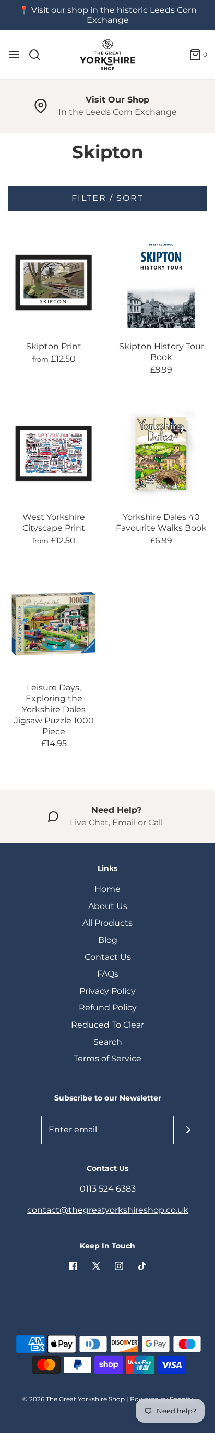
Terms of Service (107, 1059)
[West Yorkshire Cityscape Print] (54, 453)
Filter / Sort (107, 198)
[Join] (188, 1130)
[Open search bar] (38, 55)
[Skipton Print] (54, 282)
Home (107, 889)
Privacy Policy (107, 991)
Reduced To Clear (107, 1025)
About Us (107, 906)
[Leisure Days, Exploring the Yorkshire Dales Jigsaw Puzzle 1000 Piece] (54, 624)
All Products (107, 923)
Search (107, 1042)
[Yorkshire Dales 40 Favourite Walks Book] (161, 453)
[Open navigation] (14, 55)
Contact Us (108, 957)
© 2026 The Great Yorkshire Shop (73, 1399)
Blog (107, 940)
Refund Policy (108, 1008)
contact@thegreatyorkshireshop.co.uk (107, 1210)
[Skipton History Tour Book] (161, 282)
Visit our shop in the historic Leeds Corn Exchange (114, 15)
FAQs (107, 974)
